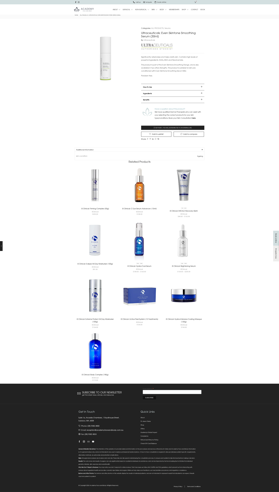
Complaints (144, 436)
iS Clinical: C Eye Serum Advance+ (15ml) (139, 209)
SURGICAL (126, 9)
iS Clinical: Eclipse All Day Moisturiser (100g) (95, 264)
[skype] (158, 139)
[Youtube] (93, 442)
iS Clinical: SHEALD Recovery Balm (184, 211)
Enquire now (276, 253)
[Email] (88, 442)
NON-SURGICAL (140, 9)
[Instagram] (84, 442)
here (194, 118)
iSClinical (95, 212)
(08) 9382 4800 (93, 426)
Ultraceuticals (149, 40)
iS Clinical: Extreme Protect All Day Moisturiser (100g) (95, 320)
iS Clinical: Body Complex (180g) (95, 375)
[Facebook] (147, 139)
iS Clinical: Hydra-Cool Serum (139, 266)
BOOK (203, 9)
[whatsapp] (155, 139)
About (143, 417)
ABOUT (115, 9)
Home (76, 15)
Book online (276, 238)
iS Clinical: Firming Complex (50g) (95, 209)
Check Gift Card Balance (149, 443)
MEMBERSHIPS (174, 9)
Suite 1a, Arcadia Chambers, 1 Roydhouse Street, (98, 418)
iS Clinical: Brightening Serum (184, 266)
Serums (167, 28)
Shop (142, 425)
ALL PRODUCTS (84, 15)
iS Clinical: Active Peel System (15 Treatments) (139, 319)
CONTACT (194, 9)
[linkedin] (152, 139)
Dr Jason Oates (146, 421)
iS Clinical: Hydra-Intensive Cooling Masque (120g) (184, 320)
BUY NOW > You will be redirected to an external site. (174, 128)
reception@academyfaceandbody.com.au (105, 430)
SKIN (153, 9)
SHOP (184, 9)
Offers (143, 429)
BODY (162, 9)
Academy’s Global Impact (149, 432)
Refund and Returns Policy (149, 440)
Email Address (148, 388)
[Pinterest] (150, 139)
